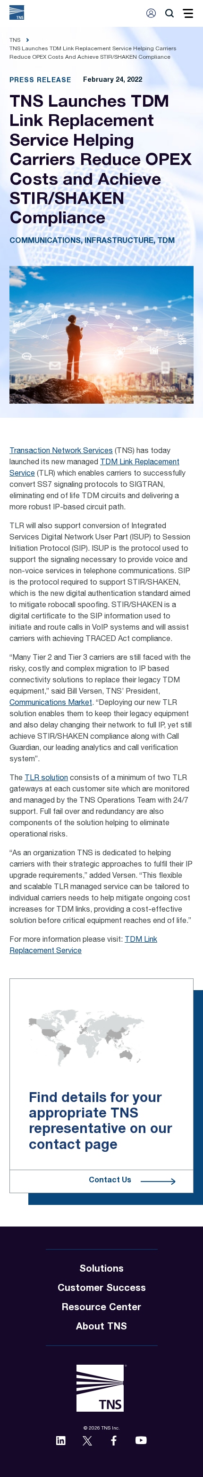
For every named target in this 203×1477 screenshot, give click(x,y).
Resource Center (101, 1308)
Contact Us (110, 1181)
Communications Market (50, 703)
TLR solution (46, 778)
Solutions (101, 1269)
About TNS (101, 1327)
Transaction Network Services (61, 451)
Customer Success (102, 1289)
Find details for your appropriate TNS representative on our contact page (100, 1122)
